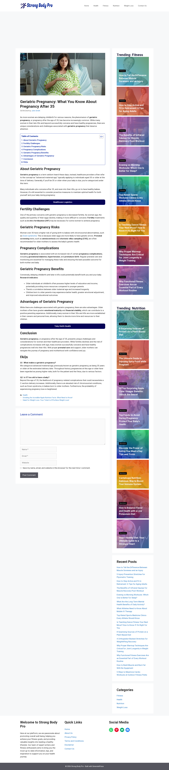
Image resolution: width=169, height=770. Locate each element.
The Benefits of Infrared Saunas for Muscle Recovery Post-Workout (132, 138)
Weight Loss (128, 6)
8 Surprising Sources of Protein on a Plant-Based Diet (132, 331)
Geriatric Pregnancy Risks (34, 146)
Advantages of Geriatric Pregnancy (38, 156)
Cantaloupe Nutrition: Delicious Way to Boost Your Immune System (131, 481)
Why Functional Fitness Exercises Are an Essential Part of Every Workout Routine (133, 658)
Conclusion (28, 159)
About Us (69, 733)
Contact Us (142, 6)
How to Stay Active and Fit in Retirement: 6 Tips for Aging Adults (131, 108)
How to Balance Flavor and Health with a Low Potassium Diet (131, 510)
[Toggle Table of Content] (100, 137)
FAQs (25, 162)
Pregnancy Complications (34, 149)
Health (95, 6)
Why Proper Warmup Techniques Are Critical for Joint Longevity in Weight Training (132, 648)
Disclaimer (69, 745)
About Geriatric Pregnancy (34, 140)
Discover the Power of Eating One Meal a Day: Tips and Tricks (131, 451)
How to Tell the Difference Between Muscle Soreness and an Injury (132, 78)
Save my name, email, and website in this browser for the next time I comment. (56, 468)
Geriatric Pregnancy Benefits (36, 152)
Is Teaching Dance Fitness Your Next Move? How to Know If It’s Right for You (132, 227)
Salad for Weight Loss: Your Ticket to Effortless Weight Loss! (46, 400)
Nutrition (116, 6)
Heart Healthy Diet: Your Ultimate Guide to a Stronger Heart (131, 540)
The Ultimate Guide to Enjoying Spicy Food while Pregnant (132, 361)
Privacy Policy (70, 737)
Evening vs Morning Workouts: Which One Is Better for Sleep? (131, 168)
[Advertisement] (84, 29)
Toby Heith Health (62, 326)
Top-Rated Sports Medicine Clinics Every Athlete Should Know (131, 197)
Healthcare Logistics (62, 202)
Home (86, 6)
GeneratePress (98, 766)
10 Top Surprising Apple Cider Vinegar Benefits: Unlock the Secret (131, 391)
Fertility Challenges (31, 143)
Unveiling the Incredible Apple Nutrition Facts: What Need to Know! (47, 398)
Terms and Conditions (74, 741)
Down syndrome (30, 236)
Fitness (105, 6)
